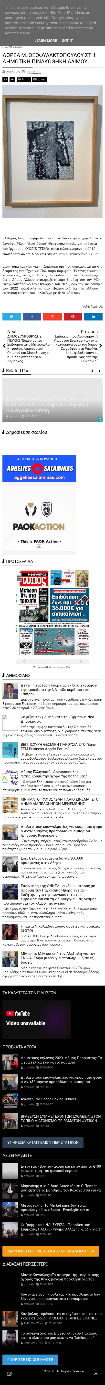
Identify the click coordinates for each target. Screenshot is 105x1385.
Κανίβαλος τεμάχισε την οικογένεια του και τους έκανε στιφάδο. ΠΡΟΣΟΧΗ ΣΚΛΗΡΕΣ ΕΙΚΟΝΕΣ (62, 1316)
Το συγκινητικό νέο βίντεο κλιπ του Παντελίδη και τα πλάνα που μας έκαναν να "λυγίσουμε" (60, 1335)
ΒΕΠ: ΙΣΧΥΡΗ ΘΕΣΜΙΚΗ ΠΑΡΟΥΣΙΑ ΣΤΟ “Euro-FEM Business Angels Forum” (58, 746)
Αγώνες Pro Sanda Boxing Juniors (48, 1099)
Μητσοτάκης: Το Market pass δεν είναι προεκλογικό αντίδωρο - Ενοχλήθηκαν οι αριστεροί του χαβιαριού (55, 1209)
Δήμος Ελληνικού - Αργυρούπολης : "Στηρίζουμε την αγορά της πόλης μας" (54, 774)
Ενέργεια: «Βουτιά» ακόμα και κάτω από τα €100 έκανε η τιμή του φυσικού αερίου (61, 1168)
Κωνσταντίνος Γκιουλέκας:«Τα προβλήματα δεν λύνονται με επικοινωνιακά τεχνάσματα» (60, 1296)
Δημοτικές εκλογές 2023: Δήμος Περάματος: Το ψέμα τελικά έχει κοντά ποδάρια (61, 1060)
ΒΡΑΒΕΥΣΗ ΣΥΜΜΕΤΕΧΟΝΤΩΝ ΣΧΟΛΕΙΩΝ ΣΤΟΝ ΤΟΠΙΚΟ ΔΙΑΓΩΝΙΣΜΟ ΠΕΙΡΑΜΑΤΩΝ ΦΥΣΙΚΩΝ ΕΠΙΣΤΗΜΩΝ (61, 1120)
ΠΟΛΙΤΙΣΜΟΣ (92, 306)
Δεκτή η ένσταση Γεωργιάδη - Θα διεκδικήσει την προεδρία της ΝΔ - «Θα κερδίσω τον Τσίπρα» (59, 689)
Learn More (45, 41)
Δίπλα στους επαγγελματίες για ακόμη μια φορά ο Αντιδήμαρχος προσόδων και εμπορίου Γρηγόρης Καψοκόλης (61, 831)
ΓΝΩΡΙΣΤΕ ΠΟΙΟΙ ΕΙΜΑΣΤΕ (30, 1359)
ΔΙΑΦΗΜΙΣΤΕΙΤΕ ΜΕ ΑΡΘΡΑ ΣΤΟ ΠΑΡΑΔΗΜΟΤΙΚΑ (50, 1251)
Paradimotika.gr (31, 1371)
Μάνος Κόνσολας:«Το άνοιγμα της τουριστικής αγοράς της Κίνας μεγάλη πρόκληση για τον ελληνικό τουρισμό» (60, 1279)
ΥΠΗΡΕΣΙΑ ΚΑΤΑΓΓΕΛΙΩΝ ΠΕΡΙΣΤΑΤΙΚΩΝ (43, 1142)
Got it (67, 41)
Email (42, 79)
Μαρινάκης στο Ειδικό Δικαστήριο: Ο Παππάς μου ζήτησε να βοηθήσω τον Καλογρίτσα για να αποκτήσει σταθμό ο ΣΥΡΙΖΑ (61, 1190)
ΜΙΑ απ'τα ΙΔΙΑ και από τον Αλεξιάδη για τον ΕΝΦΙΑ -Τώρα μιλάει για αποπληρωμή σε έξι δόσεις (58, 958)
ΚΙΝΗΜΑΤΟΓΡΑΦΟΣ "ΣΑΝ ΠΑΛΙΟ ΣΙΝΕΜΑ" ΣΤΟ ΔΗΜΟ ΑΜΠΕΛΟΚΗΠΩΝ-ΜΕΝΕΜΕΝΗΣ (59, 801)
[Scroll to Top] (96, 1373)
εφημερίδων (65, 667)
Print (26, 79)
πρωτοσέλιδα (45, 667)
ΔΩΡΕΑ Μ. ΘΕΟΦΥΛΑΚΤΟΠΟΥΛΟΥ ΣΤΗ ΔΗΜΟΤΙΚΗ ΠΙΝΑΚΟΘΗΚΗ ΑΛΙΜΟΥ (48, 58)
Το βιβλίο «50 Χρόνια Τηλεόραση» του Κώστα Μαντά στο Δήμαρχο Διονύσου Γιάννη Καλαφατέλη (47, 404)
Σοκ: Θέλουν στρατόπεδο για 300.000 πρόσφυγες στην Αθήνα (52, 860)
